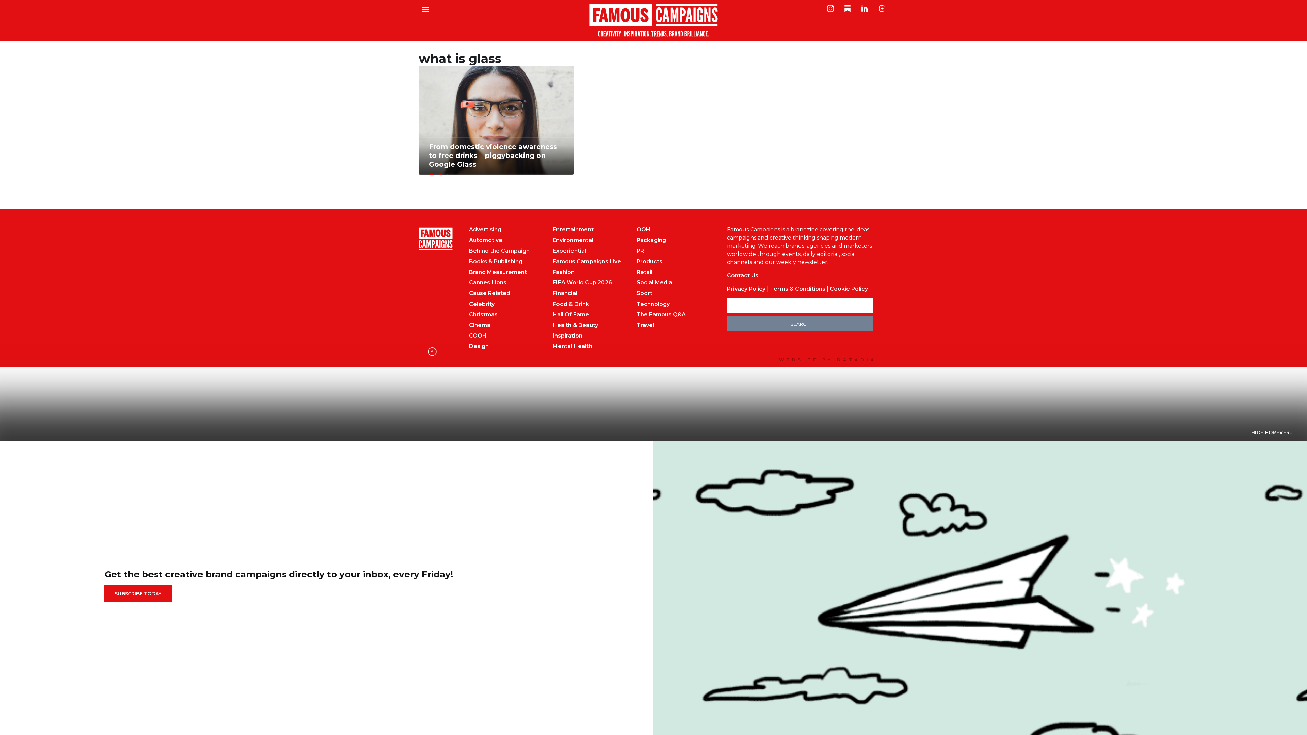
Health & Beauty (575, 325)
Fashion (564, 272)
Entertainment (573, 229)
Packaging (651, 240)
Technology (653, 304)
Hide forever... (1272, 432)
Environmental (573, 240)
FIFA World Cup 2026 (582, 282)
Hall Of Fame (571, 314)
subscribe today (138, 594)
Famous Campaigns (653, 20)
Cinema (479, 325)
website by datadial (830, 359)
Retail (644, 272)
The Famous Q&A (661, 314)
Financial (565, 293)
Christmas (483, 314)
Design (479, 346)
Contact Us (742, 275)
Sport (644, 293)
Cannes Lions (487, 282)
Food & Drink (571, 304)
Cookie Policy (849, 288)
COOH (478, 335)
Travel (645, 325)
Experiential (569, 251)
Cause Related (489, 293)
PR (640, 251)
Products (649, 261)
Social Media (654, 282)
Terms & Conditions (797, 288)
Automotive (485, 240)
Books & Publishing (495, 261)
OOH (643, 229)
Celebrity (482, 304)
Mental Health (572, 346)
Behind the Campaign (499, 251)
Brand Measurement (498, 272)
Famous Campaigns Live (587, 261)
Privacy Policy (746, 288)
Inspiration (567, 335)
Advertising (485, 229)
